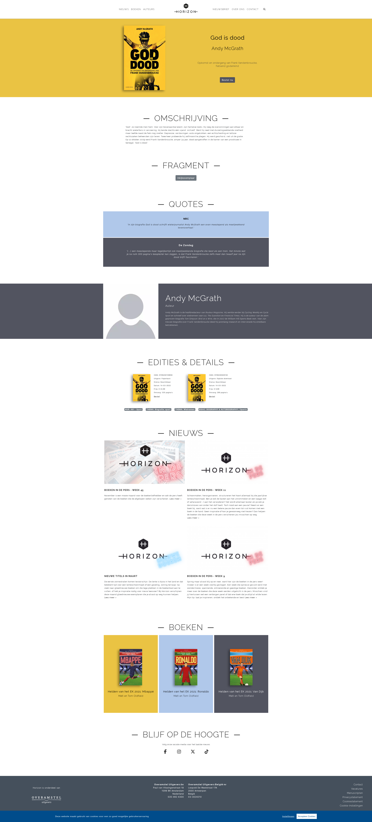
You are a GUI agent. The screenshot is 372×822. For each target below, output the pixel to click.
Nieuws (124, 9)
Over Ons (238, 9)
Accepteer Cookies (306, 816)
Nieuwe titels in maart (120, 576)
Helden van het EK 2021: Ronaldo (186, 691)
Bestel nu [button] (227, 79)
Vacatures (357, 788)
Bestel (157, 397)
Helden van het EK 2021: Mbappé (131, 691)
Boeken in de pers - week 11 (206, 490)
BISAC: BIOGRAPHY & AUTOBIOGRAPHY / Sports (223, 409)
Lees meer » (175, 499)
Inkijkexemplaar (186, 177)
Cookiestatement (353, 801)
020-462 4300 (176, 797)
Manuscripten (355, 793)
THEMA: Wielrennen (185, 409)
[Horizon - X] (193, 751)
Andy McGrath (193, 298)
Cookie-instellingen (351, 805)
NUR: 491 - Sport (133, 409)
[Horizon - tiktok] (206, 751)
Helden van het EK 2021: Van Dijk (241, 691)
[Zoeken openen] (264, 9)
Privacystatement (353, 797)
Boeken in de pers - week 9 (206, 576)
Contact (253, 9)
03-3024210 (195, 797)
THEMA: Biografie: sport (158, 409)
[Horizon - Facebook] (165, 751)
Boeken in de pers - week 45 (124, 490)
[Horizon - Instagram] (179, 751)
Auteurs (149, 9)
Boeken (136, 9)
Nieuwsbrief (221, 9)
